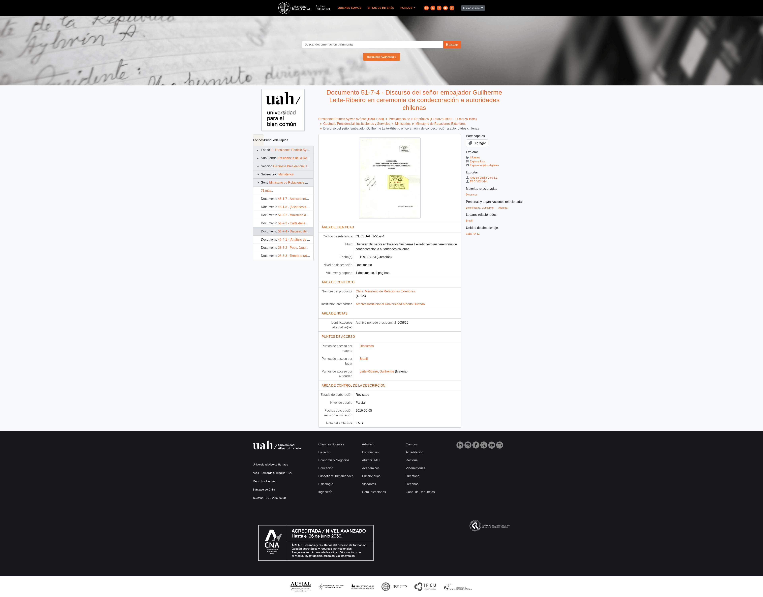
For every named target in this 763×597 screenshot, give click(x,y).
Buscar (452, 44)
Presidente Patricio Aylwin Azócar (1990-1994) (351, 119)
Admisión (368, 444)
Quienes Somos (349, 7)
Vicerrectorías (415, 468)
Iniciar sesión (471, 8)
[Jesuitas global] (394, 586)
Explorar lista (477, 161)
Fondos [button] (406, 7)
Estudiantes (370, 452)
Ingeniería (325, 492)
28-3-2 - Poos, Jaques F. (295, 247)
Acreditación (414, 452)
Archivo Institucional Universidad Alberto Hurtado (390, 304)
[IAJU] (331, 586)
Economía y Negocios (333, 460)
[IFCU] (425, 586)
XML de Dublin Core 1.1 (483, 177)
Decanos (412, 484)
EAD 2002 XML (479, 181)
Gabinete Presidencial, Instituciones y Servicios (306, 166)
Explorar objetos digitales (484, 165)
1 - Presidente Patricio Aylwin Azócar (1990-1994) (306, 150)
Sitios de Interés (381, 7)
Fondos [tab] (258, 140)
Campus (412, 444)
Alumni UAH (371, 460)
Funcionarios (371, 476)
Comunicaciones (374, 492)
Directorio (412, 476)
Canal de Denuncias (420, 492)
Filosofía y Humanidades (335, 476)
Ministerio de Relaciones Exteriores (294, 182)
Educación (325, 468)
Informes (475, 157)
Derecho (324, 452)
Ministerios (286, 174)
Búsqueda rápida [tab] (276, 140)
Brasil (364, 358)
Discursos (367, 346)
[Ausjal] (300, 586)
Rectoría (412, 460)
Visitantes (369, 484)
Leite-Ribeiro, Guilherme (377, 371)
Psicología (325, 484)
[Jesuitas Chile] (363, 586)
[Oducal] (458, 586)
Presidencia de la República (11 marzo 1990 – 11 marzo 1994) (433, 119)
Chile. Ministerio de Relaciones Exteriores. (386, 291)
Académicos (371, 468)
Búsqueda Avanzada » (381, 56)
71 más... (267, 190)
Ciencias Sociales (331, 444)
